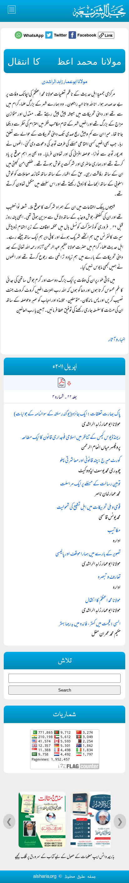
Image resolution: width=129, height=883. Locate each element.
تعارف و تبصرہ (109, 578)
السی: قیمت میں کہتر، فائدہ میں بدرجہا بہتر (90, 624)
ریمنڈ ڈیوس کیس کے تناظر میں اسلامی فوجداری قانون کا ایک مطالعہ (71, 438)
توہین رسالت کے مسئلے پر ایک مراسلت (90, 484)
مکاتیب (114, 531)
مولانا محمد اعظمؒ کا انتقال (103, 601)
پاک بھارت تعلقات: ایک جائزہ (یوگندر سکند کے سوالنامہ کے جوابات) (67, 414)
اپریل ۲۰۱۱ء (65, 367)
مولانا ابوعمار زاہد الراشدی (64, 82)
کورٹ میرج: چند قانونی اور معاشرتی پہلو (90, 461)
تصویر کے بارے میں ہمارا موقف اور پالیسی (88, 554)
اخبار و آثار (116, 340)
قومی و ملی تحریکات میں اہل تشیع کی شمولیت (89, 508)
